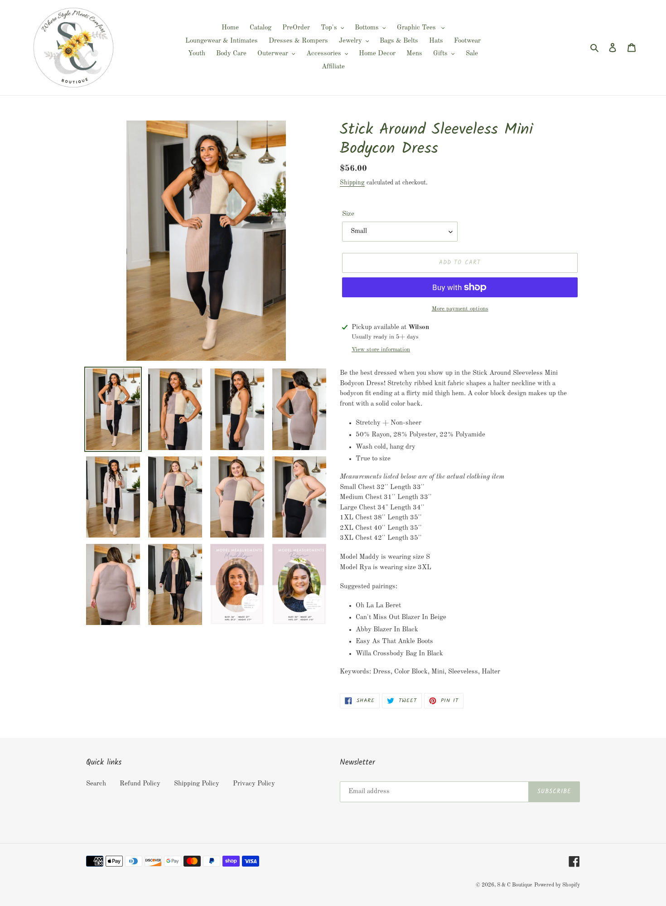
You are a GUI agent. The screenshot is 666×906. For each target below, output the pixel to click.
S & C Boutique (514, 885)
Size (348, 214)
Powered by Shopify (557, 885)
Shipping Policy (196, 783)
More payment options (460, 309)
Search (96, 783)
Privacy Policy (254, 783)
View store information (381, 350)
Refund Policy (140, 783)
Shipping (352, 182)
